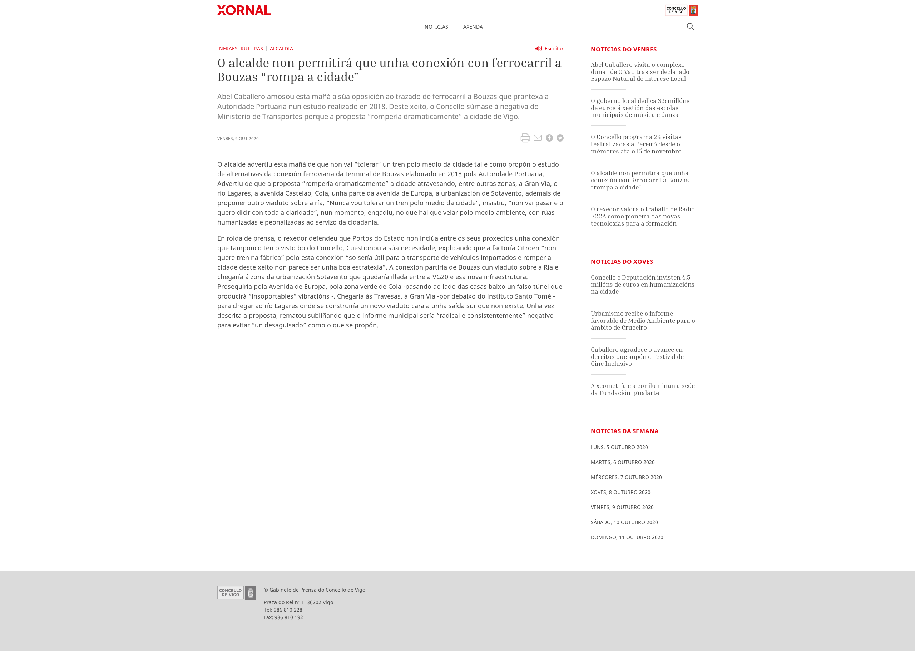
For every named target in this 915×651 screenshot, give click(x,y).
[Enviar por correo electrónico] (538, 139)
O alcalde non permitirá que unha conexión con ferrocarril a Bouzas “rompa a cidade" (640, 180)
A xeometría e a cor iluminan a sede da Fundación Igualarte (643, 389)
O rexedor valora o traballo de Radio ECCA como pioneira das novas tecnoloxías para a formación (643, 216)
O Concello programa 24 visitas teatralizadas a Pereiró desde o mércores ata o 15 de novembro (636, 143)
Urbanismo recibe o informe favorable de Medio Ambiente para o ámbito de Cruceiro (643, 320)
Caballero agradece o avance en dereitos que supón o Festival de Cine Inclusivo (637, 356)
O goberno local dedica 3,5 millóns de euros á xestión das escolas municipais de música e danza (640, 107)
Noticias (436, 26)
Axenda (473, 26)
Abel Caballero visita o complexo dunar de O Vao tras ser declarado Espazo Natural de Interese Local (640, 71)
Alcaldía (281, 48)
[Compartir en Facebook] (549, 138)
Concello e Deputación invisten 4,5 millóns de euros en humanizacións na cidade (643, 284)
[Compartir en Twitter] (560, 138)
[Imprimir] (525, 138)
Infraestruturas (240, 48)
